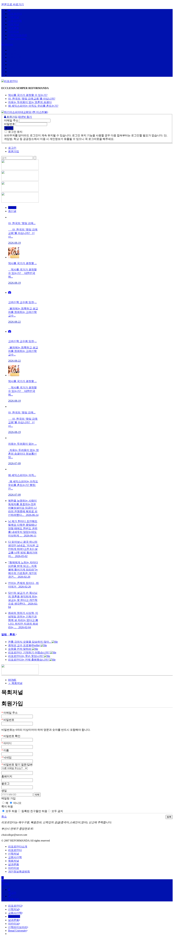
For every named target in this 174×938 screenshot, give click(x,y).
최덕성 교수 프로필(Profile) (24, 645)
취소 (4, 816)
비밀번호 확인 (10, 736)
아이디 (6, 743)
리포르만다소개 (17, 846)
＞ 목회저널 (15, 683)
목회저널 (13, 24)
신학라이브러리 (17, 35)
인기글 (12, 207)
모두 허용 (11, 811)
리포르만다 (15, 13)
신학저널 (13, 17)
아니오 (17, 802)
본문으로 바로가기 (12, 4)
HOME (12, 679)
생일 (4, 790)
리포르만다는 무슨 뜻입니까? (26, 656)
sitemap (8, 44)
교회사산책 (15, 20)
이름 (5, 750)
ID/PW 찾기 (25, 116)
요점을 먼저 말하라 (20, 648)
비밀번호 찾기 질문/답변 (17, 764)
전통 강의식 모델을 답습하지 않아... (30, 641)
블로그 (5, 783)
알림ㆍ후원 (8, 634)
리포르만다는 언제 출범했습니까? (28, 659)
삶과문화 (13, 28)
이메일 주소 (11, 120)
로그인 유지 (15, 131)
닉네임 (6, 757)
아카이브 (13, 31)
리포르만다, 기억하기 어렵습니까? (29, 652)
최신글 (12, 211)
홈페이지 (6, 776)
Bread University (17, 38)
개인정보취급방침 (19, 871)
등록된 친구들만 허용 (34, 811)
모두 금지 (57, 811)
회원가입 (12, 116)
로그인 (12, 147)
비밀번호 (9, 124)
